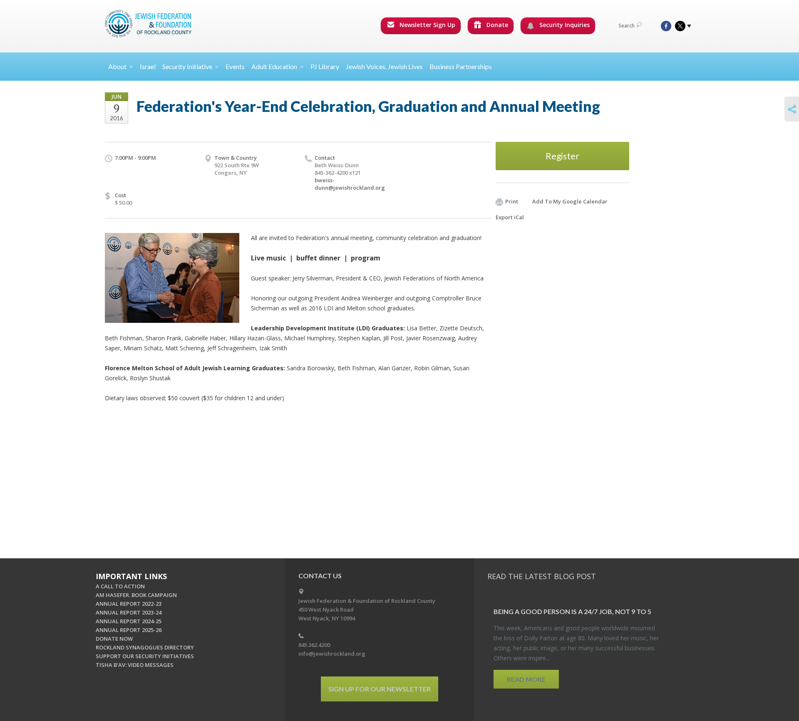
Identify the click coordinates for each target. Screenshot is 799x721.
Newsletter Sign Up (426, 25)
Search (626, 25)
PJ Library (324, 66)
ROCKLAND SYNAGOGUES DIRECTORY (145, 647)
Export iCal (510, 217)
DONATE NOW (114, 638)
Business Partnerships (460, 66)
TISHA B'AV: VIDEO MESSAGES (135, 665)
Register (562, 156)
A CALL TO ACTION (120, 586)
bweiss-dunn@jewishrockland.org (350, 183)
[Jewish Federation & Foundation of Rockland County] (149, 23)
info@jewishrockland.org (331, 653)
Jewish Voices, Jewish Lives (384, 66)
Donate (496, 25)
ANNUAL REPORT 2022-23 (128, 603)
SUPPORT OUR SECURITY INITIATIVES (145, 656)
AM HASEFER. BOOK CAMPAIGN (136, 595)
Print (511, 201)
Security (187, 66)
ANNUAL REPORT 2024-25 (128, 621)
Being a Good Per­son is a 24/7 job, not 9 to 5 (572, 611)
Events (235, 66)
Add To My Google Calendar (570, 201)
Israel (148, 66)
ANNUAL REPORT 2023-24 (128, 612)
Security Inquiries (564, 25)
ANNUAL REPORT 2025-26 (128, 630)
